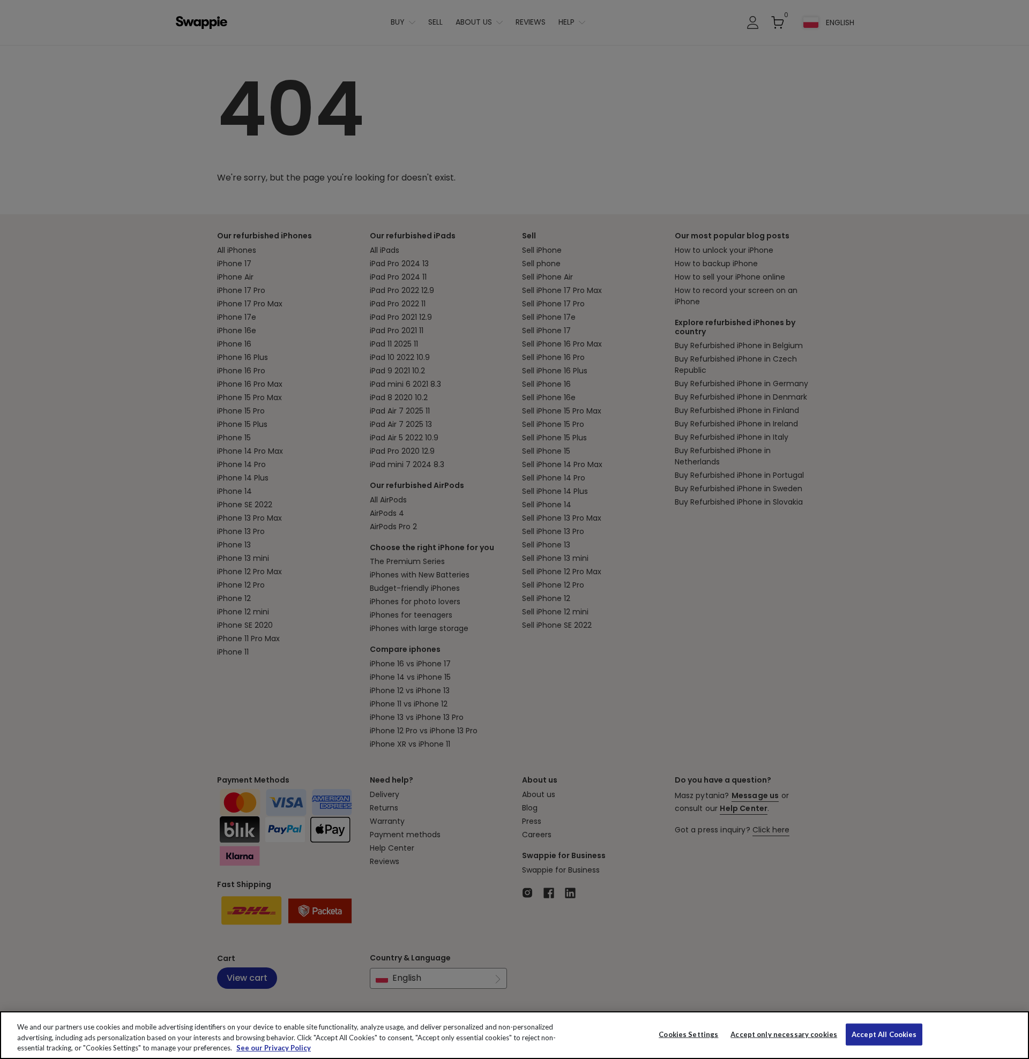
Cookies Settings (688, 1034)
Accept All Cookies (884, 1034)
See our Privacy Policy (273, 1047)
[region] (514, 1035)
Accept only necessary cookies (783, 1034)
